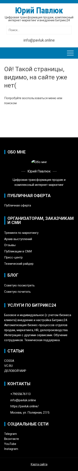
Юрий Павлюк (39, 10)
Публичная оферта (17, 205)
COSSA (9, 361)
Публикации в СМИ (18, 251)
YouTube (10, 444)
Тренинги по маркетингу (21, 233)
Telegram (10, 434)
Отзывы (10, 245)
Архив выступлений (18, 239)
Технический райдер (18, 264)
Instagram (11, 449)
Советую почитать (17, 292)
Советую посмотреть (19, 285)
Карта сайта (39, 464)
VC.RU (8, 366)
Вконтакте (11, 439)
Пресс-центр (13, 257)
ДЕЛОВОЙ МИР (15, 371)
